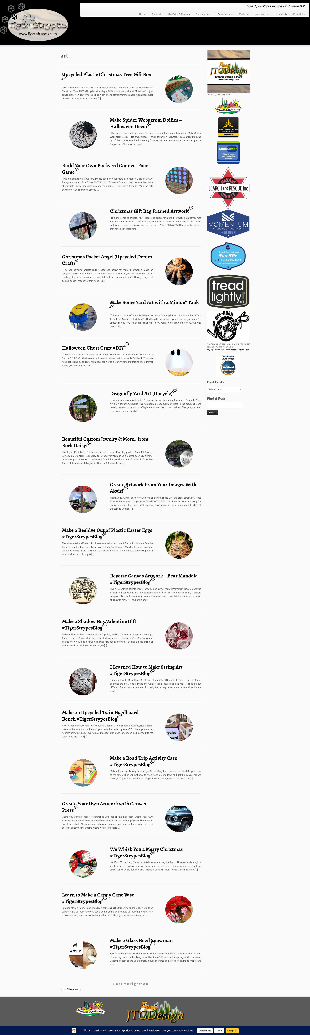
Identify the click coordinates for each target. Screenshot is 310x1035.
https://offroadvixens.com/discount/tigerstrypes (228, 350)
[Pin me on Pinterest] (98, 6)
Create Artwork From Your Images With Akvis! (153, 488)
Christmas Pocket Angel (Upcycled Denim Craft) (107, 260)
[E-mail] (86, 6)
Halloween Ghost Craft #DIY (93, 347)
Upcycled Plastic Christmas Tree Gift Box (106, 74)
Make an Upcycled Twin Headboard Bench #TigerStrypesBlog (100, 715)
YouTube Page (203, 14)
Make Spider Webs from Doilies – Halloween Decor (146, 123)
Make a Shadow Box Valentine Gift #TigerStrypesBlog (99, 624)
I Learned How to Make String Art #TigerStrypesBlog (146, 670)
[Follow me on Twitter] (88, 6)
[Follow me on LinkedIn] (100, 6)
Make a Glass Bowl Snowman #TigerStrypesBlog (141, 943)
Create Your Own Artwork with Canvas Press (104, 807)
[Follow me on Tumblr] (94, 6)
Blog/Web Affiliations (179, 14)
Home (142, 14)
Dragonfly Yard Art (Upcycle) (141, 393)
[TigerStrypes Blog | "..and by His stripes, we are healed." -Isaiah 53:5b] (36, 22)
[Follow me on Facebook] (90, 6)
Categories (261, 14)
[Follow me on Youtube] (96, 6)
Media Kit (243, 14)
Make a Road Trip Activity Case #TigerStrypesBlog (143, 761)
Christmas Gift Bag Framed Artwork (149, 211)
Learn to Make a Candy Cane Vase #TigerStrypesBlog (98, 898)
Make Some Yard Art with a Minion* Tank (154, 302)
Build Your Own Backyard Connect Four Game (105, 169)
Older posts (71, 989)
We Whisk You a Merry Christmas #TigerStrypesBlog (146, 852)
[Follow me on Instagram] (92, 6)
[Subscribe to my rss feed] (84, 6)
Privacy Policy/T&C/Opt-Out (289, 14)
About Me (157, 14)
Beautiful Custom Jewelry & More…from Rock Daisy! (105, 442)
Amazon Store (225, 14)
